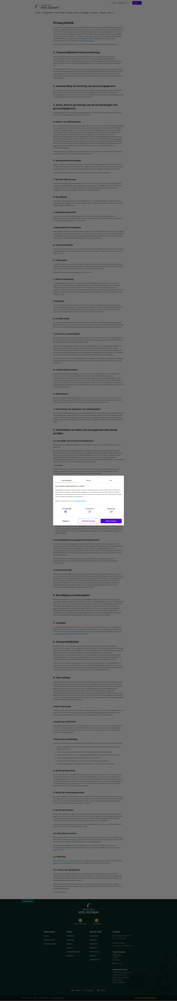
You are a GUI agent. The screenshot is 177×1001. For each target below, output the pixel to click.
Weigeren (66, 521)
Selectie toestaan (88, 521)
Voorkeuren (89, 509)
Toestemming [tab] (66, 480)
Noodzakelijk (67, 509)
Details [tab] (88, 480)
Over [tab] (110, 480)
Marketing (111, 509)
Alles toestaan (111, 521)
